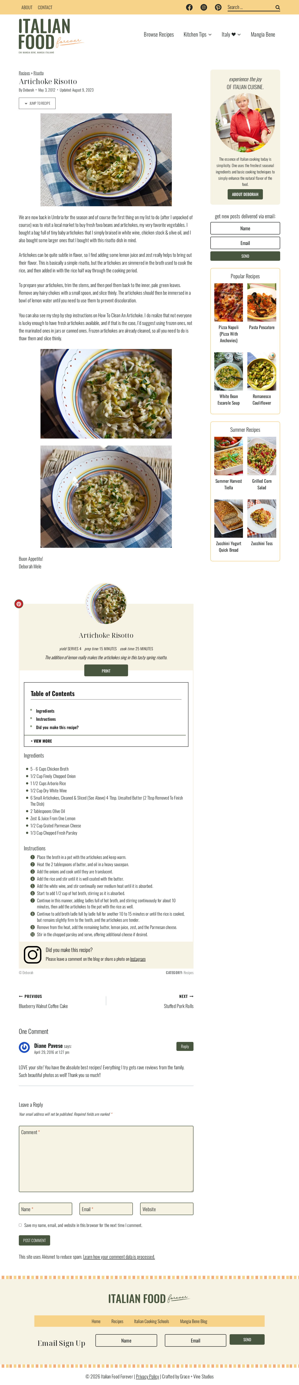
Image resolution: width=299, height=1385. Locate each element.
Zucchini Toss (261, 543)
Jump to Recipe (39, 103)
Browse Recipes (159, 34)
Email (87, 1209)
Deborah (28, 90)
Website (149, 1209)
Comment (30, 1132)
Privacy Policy (147, 1376)
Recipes (24, 73)
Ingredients (45, 711)
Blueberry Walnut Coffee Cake (43, 1001)
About (27, 7)
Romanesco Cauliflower (262, 399)
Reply (185, 1046)
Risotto (38, 73)
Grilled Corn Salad (262, 484)
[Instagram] (204, 7)
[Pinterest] (218, 7)
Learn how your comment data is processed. (119, 1256)
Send (245, 256)
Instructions (46, 719)
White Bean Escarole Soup (229, 399)
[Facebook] (189, 7)
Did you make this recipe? (57, 727)
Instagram (138, 958)
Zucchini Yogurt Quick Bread (228, 546)
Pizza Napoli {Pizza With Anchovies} (228, 334)
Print (106, 671)
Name (27, 1209)
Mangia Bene (263, 34)
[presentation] (228, 302)
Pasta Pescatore (261, 327)
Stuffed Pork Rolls (178, 1001)
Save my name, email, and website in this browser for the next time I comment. (83, 1225)
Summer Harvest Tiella (228, 484)
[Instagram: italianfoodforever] (35, 955)
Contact (45, 7)
